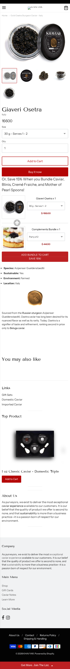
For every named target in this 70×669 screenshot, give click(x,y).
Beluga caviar (17, 328)
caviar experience (12, 506)
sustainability (28, 513)
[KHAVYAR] (35, 8)
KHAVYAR (28, 653)
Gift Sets (7, 395)
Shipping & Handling (35, 638)
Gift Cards (7, 590)
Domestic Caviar (12, 399)
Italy (4, 114)
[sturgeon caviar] (9, 92)
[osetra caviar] (26, 75)
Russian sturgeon (32, 313)
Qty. (4, 141)
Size (4, 127)
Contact (29, 635)
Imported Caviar (12, 404)
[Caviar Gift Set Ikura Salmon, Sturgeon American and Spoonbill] (35, 444)
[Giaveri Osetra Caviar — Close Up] (43, 75)
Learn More (8, 599)
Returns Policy (48, 635)
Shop (5, 585)
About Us (14, 635)
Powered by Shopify (44, 653)
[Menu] (4, 7)
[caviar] (9, 75)
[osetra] (60, 75)
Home (4, 15)
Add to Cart (35, 161)
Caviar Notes (9, 594)
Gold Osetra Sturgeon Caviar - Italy (27, 15)
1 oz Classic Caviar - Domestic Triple (30, 471)
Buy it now (35, 172)
